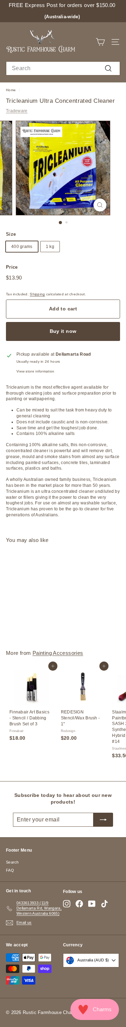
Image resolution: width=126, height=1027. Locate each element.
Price (12, 267)
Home (11, 90)
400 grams (22, 246)
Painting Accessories (58, 653)
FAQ (10, 870)
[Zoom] (99, 205)
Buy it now (63, 331)
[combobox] (63, 68)
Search (12, 862)
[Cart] (100, 42)
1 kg (50, 246)
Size (11, 234)
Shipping (37, 294)
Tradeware (17, 110)
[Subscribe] (103, 820)
